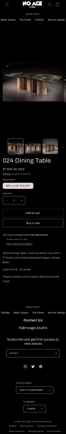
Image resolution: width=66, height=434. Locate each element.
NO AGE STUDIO (31, 422)
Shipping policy (36, 431)
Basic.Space (8, 19)
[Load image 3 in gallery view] (50, 146)
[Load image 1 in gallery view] (16, 146)
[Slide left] (3, 147)
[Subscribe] (55, 353)
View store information (19, 243)
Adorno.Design (56, 19)
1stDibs (39, 19)
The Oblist (25, 19)
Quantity (7, 193)
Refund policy (27, 426)
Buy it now (33, 223)
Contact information (47, 426)
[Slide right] (62, 147)
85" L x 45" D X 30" (18, 185)
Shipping (6, 174)
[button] (7, 4)
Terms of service (17, 431)
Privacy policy (54, 431)
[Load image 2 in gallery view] (33, 146)
